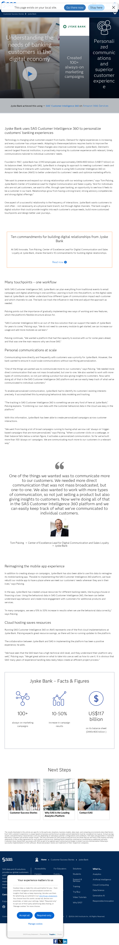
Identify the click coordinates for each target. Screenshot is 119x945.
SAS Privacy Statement (48, 896)
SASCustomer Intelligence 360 (62, 105)
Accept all (24, 915)
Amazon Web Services (95, 105)
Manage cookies (35, 924)
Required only (44, 915)
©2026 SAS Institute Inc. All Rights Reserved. (87, 916)
